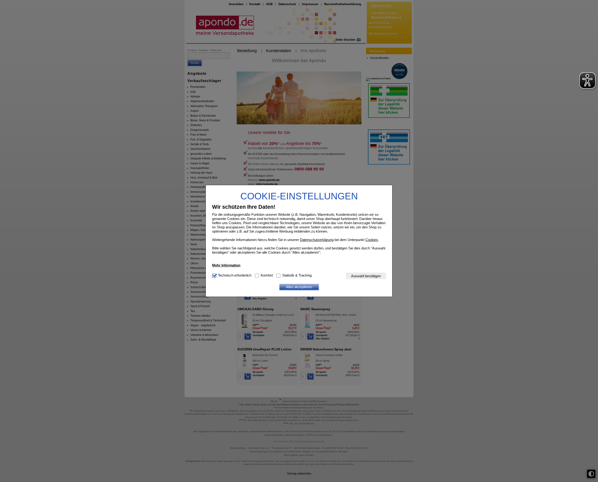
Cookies (371, 240)
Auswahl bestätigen (366, 276)
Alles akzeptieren (299, 287)
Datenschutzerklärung (317, 240)
